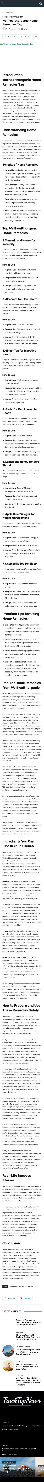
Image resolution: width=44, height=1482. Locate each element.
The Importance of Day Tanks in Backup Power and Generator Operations (28, 1337)
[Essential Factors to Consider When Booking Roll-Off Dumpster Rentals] (8, 1321)
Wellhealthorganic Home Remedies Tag (23, 1286)
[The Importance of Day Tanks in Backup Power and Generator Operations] (8, 1336)
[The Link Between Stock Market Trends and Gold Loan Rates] (8, 1366)
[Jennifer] (4, 29)
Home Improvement (15, 17)
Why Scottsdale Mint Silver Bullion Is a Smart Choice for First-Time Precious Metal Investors (28, 1381)
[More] (35, 36)
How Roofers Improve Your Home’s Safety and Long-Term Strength (28, 1352)
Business (19, 1317)
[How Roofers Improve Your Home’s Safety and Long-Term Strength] (8, 1351)
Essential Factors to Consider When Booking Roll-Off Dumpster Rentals (28, 1322)
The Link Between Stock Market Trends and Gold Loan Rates (27, 1366)
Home (4, 12)
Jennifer (12, 29)
